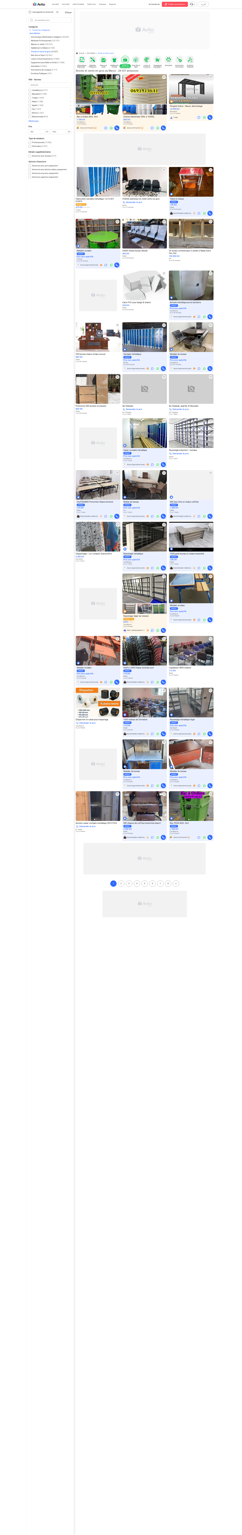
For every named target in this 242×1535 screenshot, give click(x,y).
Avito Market (34, 33)
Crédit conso (91, 4)
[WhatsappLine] (111, 127)
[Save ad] (117, 77)
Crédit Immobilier (78, 4)
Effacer (68, 12)
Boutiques (102, 4)
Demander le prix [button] (134, 202)
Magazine (112, 4)
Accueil (81, 53)
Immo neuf (65, 4)
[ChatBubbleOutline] (105, 127)
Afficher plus (33, 121)
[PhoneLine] (116, 127)
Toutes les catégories (41, 30)
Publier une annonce (176, 4)
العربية (203, 4)
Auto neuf (55, 4)
